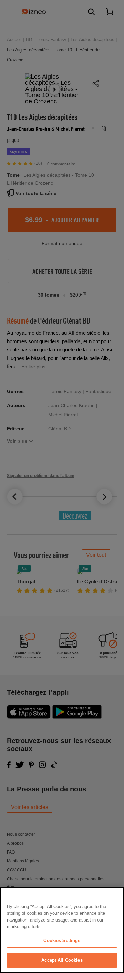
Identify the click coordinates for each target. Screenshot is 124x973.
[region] (62, 930)
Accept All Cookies (61, 960)
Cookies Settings (61, 940)
